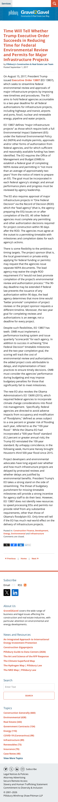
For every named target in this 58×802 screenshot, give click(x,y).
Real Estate (13, 721)
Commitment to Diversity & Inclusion (23, 787)
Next (35, 558)
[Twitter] (7, 592)
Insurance (11, 749)
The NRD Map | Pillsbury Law (20, 670)
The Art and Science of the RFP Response (26, 656)
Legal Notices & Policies (16, 774)
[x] (11, 769)
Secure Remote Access (15, 780)
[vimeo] (6, 769)
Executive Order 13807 (26, 80)
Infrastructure (37, 533)
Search (29, 695)
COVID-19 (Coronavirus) (19, 735)
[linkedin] (17, 769)
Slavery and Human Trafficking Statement (26, 784)
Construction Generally (19, 712)
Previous (10, 558)
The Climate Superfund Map (19, 660)
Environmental (18, 533)
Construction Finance (23, 530)
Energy (7, 533)
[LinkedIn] (15, 592)
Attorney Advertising (14, 777)
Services (6, 3)
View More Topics (13, 758)
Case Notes (12, 753)
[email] (22, 769)
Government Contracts (19, 726)
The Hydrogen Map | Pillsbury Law (23, 665)
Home (24, 558)
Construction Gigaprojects (18, 647)
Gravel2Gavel (11, 610)
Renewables (13, 744)
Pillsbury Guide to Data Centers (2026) (25, 651)
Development (41, 530)
